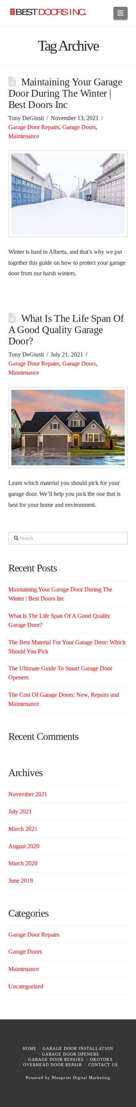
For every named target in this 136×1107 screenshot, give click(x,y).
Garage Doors (79, 127)
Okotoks (101, 1059)
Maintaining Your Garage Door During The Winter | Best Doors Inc (65, 93)
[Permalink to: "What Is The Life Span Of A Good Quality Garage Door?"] (68, 427)
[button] (120, 13)
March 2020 (22, 863)
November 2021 (27, 794)
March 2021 (22, 829)
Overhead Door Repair (52, 1064)
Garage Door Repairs (33, 127)
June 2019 (20, 880)
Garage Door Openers (70, 1054)
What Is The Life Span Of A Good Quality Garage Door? (66, 330)
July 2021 (20, 811)
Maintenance (23, 136)
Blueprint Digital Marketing (81, 1077)
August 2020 (23, 846)
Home (30, 1048)
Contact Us (103, 1064)
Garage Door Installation (78, 1048)
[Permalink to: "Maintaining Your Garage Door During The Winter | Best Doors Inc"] (68, 193)
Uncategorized (25, 986)
